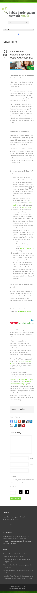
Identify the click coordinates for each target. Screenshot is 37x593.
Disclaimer (23, 586)
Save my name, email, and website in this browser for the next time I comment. (22, 483)
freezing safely (26, 207)
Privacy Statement (15, 586)
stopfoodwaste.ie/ (24, 311)
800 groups (16, 536)
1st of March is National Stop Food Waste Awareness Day (21, 54)
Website (13, 477)
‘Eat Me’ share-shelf (26, 248)
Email (31, 464)
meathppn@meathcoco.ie (11, 519)
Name (31, 458)
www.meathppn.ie (8, 524)
